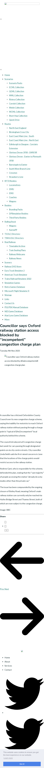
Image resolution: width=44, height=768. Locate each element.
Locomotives (14, 185)
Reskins (8, 205)
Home (7, 75)
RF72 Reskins (11, 181)
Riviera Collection (17, 99)
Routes (8, 124)
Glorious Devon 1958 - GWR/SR (23, 152)
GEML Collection (16, 91)
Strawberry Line (16, 177)
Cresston (13, 172)
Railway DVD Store (13, 266)
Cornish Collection (17, 103)
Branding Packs (16, 209)
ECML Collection (16, 87)
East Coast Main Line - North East (24, 140)
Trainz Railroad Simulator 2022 (18, 278)
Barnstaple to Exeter (18, 164)
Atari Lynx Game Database (16, 315)
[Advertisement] (22, 44)
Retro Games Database (15, 287)
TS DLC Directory (12, 234)
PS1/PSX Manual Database (16, 307)
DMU (11, 189)
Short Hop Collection (18, 115)
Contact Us (9, 303)
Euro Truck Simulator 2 (14, 270)
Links (7, 299)
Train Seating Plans (17, 250)
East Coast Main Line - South (21, 136)
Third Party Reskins (17, 217)
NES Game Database (14, 311)
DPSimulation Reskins (18, 213)
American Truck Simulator (16, 274)
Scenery (8, 262)
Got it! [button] (22, 764)
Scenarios (9, 79)
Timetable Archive (17, 246)
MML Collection (16, 95)
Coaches (13, 197)
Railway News (15, 258)
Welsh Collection (16, 107)
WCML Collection (17, 111)
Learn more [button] (8, 758)
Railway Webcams (17, 254)
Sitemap (8, 295)
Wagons (12, 201)
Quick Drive (14, 120)
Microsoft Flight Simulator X (17, 291)
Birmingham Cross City (19, 132)
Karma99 (13, 230)
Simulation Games (12, 283)
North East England (17, 128)
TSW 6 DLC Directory (14, 238)
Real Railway (10, 242)
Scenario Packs (15, 83)
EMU (11, 193)
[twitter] (24, 712)
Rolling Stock (10, 221)
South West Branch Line (19, 168)
